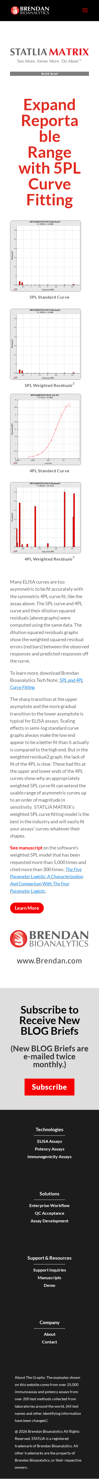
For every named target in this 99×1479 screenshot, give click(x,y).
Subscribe (49, 1086)
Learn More (27, 908)
